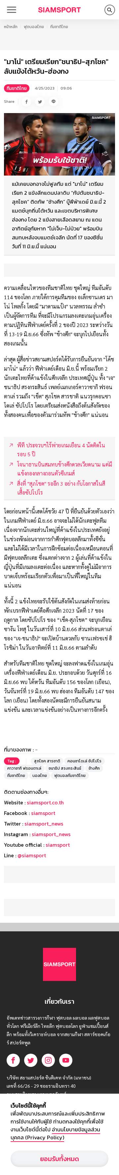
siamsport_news (43, 824)
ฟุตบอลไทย (34, 27)
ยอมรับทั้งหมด (59, 1159)
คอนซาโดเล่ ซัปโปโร (84, 761)
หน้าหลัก (11, 27)
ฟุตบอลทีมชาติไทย (70, 776)
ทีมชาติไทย (59, 27)
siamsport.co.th (45, 802)
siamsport (43, 813)
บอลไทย (39, 776)
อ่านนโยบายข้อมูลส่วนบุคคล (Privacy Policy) (55, 1133)
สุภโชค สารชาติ (47, 761)
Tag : (11, 761)
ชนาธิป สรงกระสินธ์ (65, 768)
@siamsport (32, 855)
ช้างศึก (94, 768)
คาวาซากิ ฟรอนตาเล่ (24, 768)
